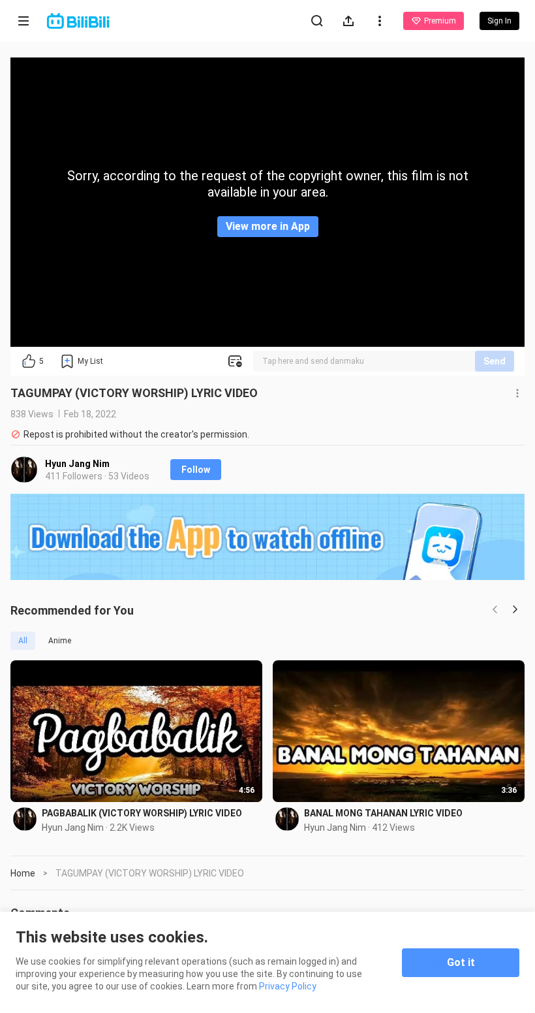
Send (494, 361)
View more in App (268, 226)
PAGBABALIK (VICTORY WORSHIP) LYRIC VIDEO (142, 813)
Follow (195, 469)
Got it (461, 962)
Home (22, 873)
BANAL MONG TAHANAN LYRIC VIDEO (383, 813)
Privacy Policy (287, 986)
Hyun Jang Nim (77, 463)
